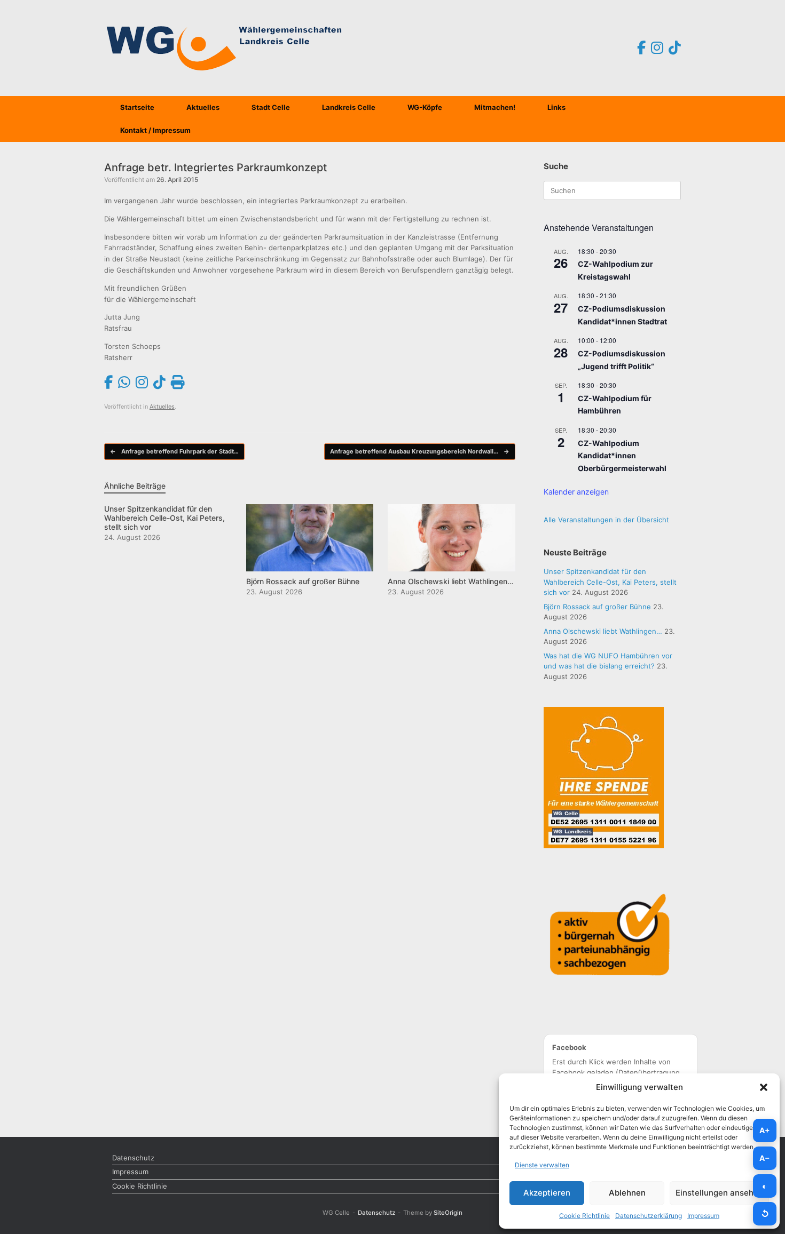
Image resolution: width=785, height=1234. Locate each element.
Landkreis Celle (348, 107)
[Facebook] (641, 48)
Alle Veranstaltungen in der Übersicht (606, 519)
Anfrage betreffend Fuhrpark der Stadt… (174, 451)
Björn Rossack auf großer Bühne (597, 606)
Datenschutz (133, 1157)
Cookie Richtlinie (584, 1216)
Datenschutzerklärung (648, 1216)
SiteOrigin (448, 1212)
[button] (763, 1087)
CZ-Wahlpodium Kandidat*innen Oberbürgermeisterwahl (622, 456)
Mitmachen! (494, 107)
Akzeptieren (546, 1193)
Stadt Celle (271, 107)
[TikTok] (675, 48)
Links (556, 107)
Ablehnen (627, 1193)
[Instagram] (657, 48)
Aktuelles (202, 107)
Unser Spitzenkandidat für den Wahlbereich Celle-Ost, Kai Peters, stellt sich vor (610, 581)
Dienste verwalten (542, 1165)
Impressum (703, 1216)
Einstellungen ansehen (719, 1193)
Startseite (137, 107)
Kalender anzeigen (576, 491)
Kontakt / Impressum (155, 130)
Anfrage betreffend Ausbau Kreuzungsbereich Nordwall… (419, 451)
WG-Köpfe (424, 107)
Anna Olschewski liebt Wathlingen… (603, 631)
